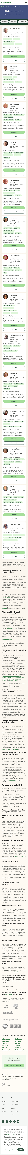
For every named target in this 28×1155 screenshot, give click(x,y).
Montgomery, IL (19, 1050)
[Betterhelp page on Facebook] (4, 1121)
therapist (4, 608)
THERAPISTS (4, 6)
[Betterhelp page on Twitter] (15, 1121)
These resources (6, 1078)
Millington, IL (6, 1039)
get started (12, 780)
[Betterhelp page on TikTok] (11, 1121)
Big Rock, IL (18, 1045)
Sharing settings (10, 1150)
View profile (14, 60)
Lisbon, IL (17, 1043)
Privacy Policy (10, 1134)
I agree (21, 1150)
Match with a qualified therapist (14, 1065)
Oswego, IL (18, 1047)
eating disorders (13, 680)
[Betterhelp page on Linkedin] (19, 1121)
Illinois (12, 6)
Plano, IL (4, 1043)
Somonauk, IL (6, 1050)
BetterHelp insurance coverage (10, 749)
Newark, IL (5, 1045)
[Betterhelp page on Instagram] (7, 1121)
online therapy (6, 597)
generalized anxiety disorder (9, 676)
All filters (21, 22)
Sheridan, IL (18, 1039)
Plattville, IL (18, 1041)
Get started (14, 56)
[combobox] (4, 21)
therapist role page (7, 639)
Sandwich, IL (5, 1041)
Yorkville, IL (5, 1047)
